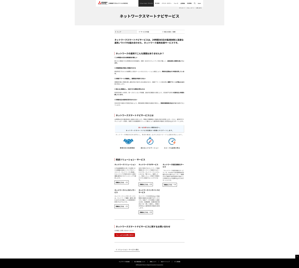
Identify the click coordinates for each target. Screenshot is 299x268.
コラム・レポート (190, 7)
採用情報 (189, 3)
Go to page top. (297, 257)
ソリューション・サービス (146, 3)
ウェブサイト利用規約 (124, 261)
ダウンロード (182, 7)
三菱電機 (178, 261)
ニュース (176, 3)
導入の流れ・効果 (169, 32)
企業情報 (182, 3)
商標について (153, 261)
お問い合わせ (199, 7)
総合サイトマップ (165, 261)
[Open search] (195, 3)
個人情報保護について (139, 261)
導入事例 (157, 3)
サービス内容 (145, 32)
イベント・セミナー (167, 3)
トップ (119, 32)
